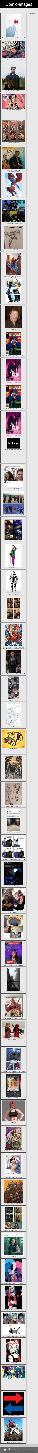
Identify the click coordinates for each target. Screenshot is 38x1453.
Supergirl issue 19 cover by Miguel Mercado (13, 197)
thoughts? (13, 541)
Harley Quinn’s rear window (13, 1379)
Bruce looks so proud (13, 303)
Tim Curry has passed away (13, 329)
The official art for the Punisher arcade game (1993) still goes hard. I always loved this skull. (13, 648)
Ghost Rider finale (13, 779)
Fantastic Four (13, 726)
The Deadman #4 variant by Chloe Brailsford (13, 38)
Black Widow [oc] (13, 1122)
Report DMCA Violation (29, 1451)
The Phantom (13, 748)
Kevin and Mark (13, 912)
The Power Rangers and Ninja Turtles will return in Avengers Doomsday (13, 515)
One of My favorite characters (13, 109)
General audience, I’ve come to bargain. (14, 965)
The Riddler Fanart (13, 567)
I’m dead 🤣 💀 (13, 938)
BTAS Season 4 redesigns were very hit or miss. (13, 859)
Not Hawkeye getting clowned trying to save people (13, 992)
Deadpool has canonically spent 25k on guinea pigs (13, 1072)
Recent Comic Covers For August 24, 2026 (13, 1415)
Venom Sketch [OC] (13, 250)
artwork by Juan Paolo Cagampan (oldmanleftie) (13, 1204)
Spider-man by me (13, 594)
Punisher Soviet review (13, 142)
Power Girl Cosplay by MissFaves (13, 449)
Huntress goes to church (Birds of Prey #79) (13, 59)
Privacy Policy (19, 1451)
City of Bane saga (13, 620)
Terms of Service (11, 1451)
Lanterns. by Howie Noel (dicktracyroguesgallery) (13, 171)
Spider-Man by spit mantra (13, 1442)
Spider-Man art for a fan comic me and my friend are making (13, 277)
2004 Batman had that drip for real (13, 223)
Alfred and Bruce (13, 700)
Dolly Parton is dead (13, 1097)
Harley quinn (13, 1362)
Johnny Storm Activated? (13, 488)
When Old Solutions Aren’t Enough (13, 1230)
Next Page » (32, 13)
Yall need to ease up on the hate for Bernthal (13, 673)
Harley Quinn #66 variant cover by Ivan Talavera (13, 1310)
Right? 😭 (13, 1256)
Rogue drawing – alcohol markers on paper (13, 1150)
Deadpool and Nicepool (13, 1039)
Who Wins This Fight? (13, 91)
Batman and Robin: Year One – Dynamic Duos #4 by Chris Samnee (13, 1284)
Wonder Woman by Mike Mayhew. (13, 1177)
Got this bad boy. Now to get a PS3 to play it (13, 1018)
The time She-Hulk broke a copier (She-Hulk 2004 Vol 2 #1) (13, 1337)
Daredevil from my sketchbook (13, 806)
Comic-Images (19, 4)
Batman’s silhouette (13, 885)
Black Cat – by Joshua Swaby (13, 382)
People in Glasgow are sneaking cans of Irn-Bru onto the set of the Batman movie (13, 833)
